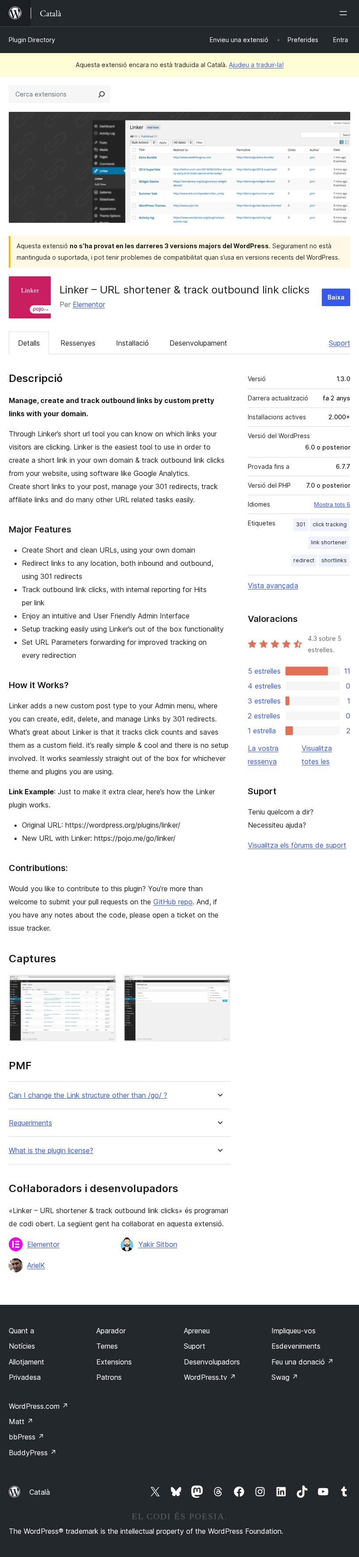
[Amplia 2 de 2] (219, 986)
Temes (107, 1346)
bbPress (26, 1436)
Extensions (114, 1361)
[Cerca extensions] (101, 94)
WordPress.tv (210, 1377)
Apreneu (197, 1330)
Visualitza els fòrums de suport (297, 845)
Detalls (29, 343)
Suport (339, 343)
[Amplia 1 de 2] (104, 986)
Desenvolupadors (212, 1361)
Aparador (111, 1330)
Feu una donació (302, 1361)
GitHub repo (173, 901)
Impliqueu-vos (293, 1330)
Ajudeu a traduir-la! (256, 64)
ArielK (36, 1265)
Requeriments (30, 1123)
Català (39, 1492)
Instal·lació (132, 343)
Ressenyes (77, 343)
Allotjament (26, 1361)
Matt (21, 1421)
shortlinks (334, 560)
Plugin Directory (32, 39)
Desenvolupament (198, 343)
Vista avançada (273, 585)
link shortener (329, 542)
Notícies (22, 1346)
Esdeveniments (295, 1346)
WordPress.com (38, 1406)
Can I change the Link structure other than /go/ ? (88, 1095)
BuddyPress (32, 1452)
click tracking (330, 524)
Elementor (89, 304)
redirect (303, 560)
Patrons (109, 1377)
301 (301, 524)
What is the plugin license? (51, 1150)
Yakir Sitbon (157, 1244)
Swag (284, 1377)
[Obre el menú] (345, 13)
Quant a (21, 1330)
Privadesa (25, 1377)
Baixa (336, 297)
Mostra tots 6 (332, 504)
